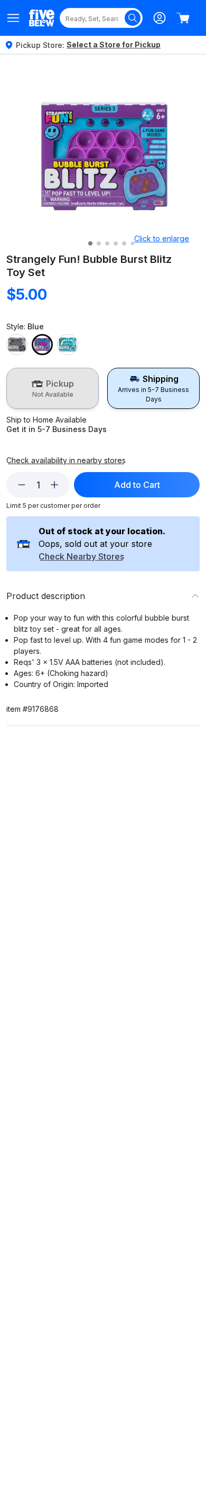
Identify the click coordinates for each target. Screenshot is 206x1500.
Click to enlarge (161, 238)
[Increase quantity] (54, 484)
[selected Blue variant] (42, 344)
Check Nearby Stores (81, 557)
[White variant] (67, 344)
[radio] (52, 388)
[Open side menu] (13, 17)
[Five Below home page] (41, 17)
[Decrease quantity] (21, 484)
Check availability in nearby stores (66, 460)
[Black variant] (16, 344)
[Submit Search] (133, 18)
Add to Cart (137, 484)
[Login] (159, 18)
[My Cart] (182, 18)
